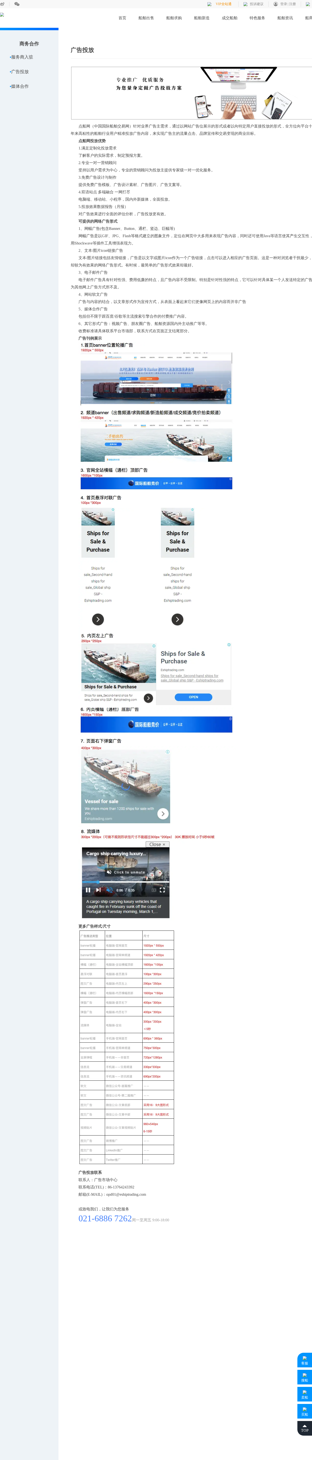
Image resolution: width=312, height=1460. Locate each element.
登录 (283, 4)
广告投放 (20, 71)
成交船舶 (229, 18)
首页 (122, 18)
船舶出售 (146, 18)
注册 (292, 4)
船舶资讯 (285, 18)
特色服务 (257, 18)
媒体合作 (20, 86)
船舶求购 (174, 18)
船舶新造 (202, 18)
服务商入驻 (22, 57)
